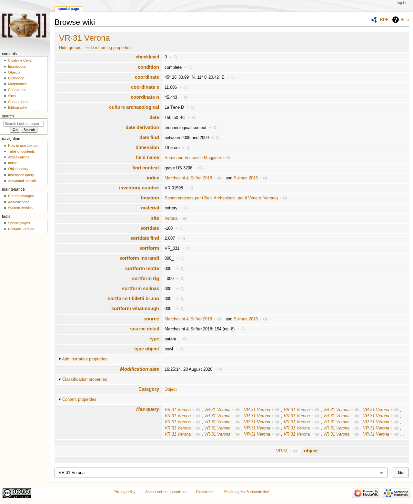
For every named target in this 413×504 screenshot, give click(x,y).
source (151, 318)
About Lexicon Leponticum (165, 492)
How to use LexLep (23, 145)
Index (12, 163)
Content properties (79, 399)
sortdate (149, 228)
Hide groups (70, 47)
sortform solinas (140, 288)
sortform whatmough (135, 308)
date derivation (142, 127)
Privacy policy (125, 492)
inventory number (139, 187)
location (150, 197)
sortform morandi (139, 258)
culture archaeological (134, 107)
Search (8, 116)
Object (171, 389)
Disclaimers (205, 492)
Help (404, 19)
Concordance (18, 102)
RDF (384, 19)
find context (145, 167)
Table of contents (21, 151)
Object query (18, 169)
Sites (12, 96)
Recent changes (21, 196)
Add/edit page (18, 202)
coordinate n (145, 97)
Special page (68, 9)
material (150, 207)
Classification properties (84, 379)
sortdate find (144, 238)
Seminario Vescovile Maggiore (193, 158)
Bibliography (17, 107)
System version (20, 208)
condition (148, 67)
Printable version (21, 229)
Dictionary (16, 78)
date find (149, 137)
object (311, 450)
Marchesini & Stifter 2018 (188, 178)
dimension (147, 147)
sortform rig (145, 278)
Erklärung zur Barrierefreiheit (246, 492)
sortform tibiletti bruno (133, 298)
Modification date (139, 369)
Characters (17, 90)
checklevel (147, 56)
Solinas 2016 (246, 178)
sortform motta (142, 268)
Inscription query (21, 175)
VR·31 (282, 451)
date (154, 117)
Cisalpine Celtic (20, 60)
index (153, 177)
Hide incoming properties (109, 47)
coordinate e (145, 87)
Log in (402, 3)
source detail (144, 328)
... (402, 434)
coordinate (147, 77)
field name (147, 157)
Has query (147, 409)
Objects (14, 72)
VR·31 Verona (84, 37)
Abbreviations (18, 157)
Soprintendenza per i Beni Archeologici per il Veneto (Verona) (221, 198)
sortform (149, 248)
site (155, 218)
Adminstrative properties (84, 359)
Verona (171, 218)
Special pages (19, 223)
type (154, 338)
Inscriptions (17, 66)
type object (146, 348)
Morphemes (17, 84)
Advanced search (22, 181)
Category (148, 389)
